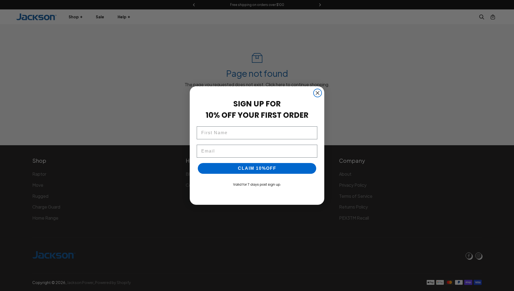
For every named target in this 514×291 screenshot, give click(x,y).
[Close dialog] (318, 93)
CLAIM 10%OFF (257, 168)
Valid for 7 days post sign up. (257, 184)
